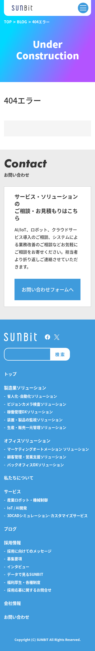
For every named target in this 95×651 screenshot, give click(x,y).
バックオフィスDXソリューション (35, 465)
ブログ (10, 529)
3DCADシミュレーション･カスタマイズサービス (47, 515)
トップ (10, 374)
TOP (8, 21)
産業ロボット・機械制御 (27, 500)
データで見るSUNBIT (25, 574)
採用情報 (12, 543)
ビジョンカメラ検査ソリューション (36, 404)
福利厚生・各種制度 (23, 582)
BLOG (22, 21)
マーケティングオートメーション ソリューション (48, 449)
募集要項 (14, 558)
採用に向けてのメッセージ (29, 551)
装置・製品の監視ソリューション (35, 419)
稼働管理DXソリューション (30, 412)
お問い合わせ (16, 617)
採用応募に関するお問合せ (29, 590)
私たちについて (19, 478)
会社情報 (12, 603)
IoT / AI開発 (17, 508)
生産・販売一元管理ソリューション (36, 427)
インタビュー (18, 566)
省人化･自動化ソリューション (32, 396)
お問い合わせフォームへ (48, 289)
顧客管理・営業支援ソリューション (36, 457)
